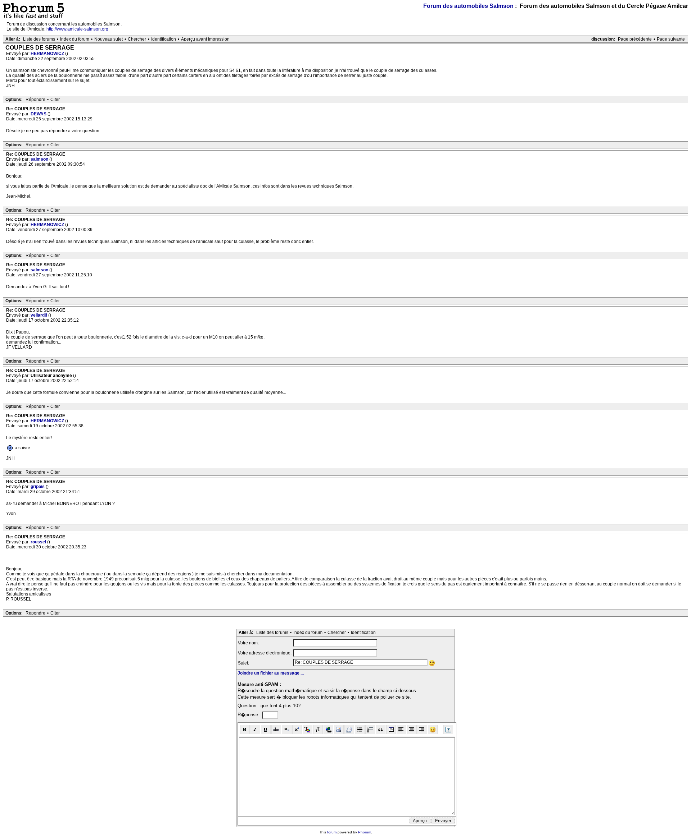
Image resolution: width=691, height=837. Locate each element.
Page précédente (635, 39)
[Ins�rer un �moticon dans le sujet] (432, 663)
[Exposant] (297, 729)
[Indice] (287, 729)
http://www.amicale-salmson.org (77, 29)
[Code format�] (391, 729)
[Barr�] (276, 729)
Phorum (364, 832)
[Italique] (255, 729)
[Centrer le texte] (412, 729)
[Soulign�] (266, 729)
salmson (40, 159)
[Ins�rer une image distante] (339, 729)
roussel (39, 541)
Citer (55, 99)
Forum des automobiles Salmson (468, 6)
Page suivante (671, 39)
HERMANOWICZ (48, 53)
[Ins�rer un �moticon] (433, 729)
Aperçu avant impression (205, 39)
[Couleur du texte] (307, 729)
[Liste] (370, 729)
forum (332, 832)
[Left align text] (401, 729)
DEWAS (39, 113)
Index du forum (74, 39)
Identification (163, 39)
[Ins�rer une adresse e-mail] (349, 729)
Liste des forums (39, 39)
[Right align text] (422, 729)
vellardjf (39, 315)
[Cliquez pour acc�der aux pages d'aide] (448, 729)
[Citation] (380, 729)
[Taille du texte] (318, 729)
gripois (38, 486)
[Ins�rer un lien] (328, 729)
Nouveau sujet (108, 39)
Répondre (35, 99)
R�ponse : (250, 714)
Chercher (137, 39)
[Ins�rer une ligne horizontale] (360, 729)
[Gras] (245, 729)
